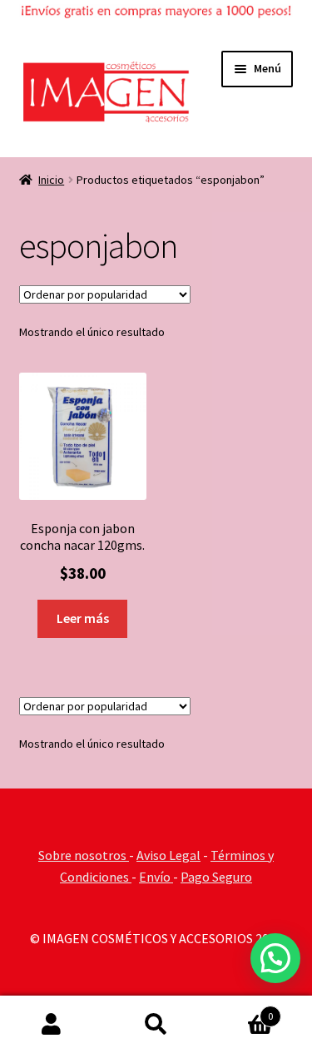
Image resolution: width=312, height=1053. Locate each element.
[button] (275, 958)
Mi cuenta (52, 1024)
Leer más (83, 618)
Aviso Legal (168, 855)
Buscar (156, 1024)
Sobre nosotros (83, 855)
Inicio (51, 179)
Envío (156, 876)
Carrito (240, 1010)
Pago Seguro (216, 876)
